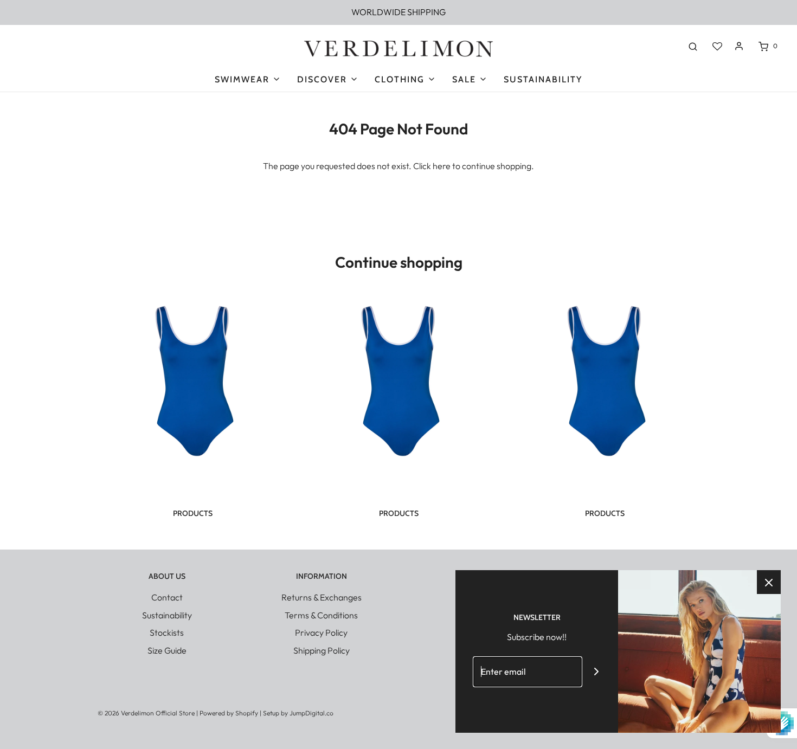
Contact (167, 597)
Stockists (167, 632)
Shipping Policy (321, 650)
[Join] (597, 672)
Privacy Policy (321, 632)
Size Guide (167, 650)
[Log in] (738, 46)
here (442, 165)
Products (193, 513)
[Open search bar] (693, 46)
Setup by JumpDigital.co (298, 713)
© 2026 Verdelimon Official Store (146, 713)
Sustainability (167, 615)
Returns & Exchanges (321, 597)
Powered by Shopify (229, 713)
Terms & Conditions (321, 615)
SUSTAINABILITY (543, 79)
